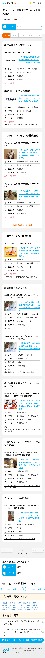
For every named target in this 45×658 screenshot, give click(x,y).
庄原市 (27, 605)
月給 (38, 35)
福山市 (4, 605)
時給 (22, 35)
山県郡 (34, 609)
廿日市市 (15, 607)
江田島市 (35, 607)
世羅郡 (20, 609)
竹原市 (18, 603)
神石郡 (12, 609)
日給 (30, 35)
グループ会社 (18, 650)
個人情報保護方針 (29, 650)
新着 (14, 35)
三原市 (25, 603)
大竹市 (34, 605)
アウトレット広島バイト (12, 589)
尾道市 (33, 603)
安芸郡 (4, 609)
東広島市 (5, 607)
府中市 (12, 605)
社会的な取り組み (31, 648)
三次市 (20, 605)
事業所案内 (22, 648)
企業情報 (14, 648)
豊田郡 (27, 609)
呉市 (11, 603)
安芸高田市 (25, 607)
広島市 (4, 603)
